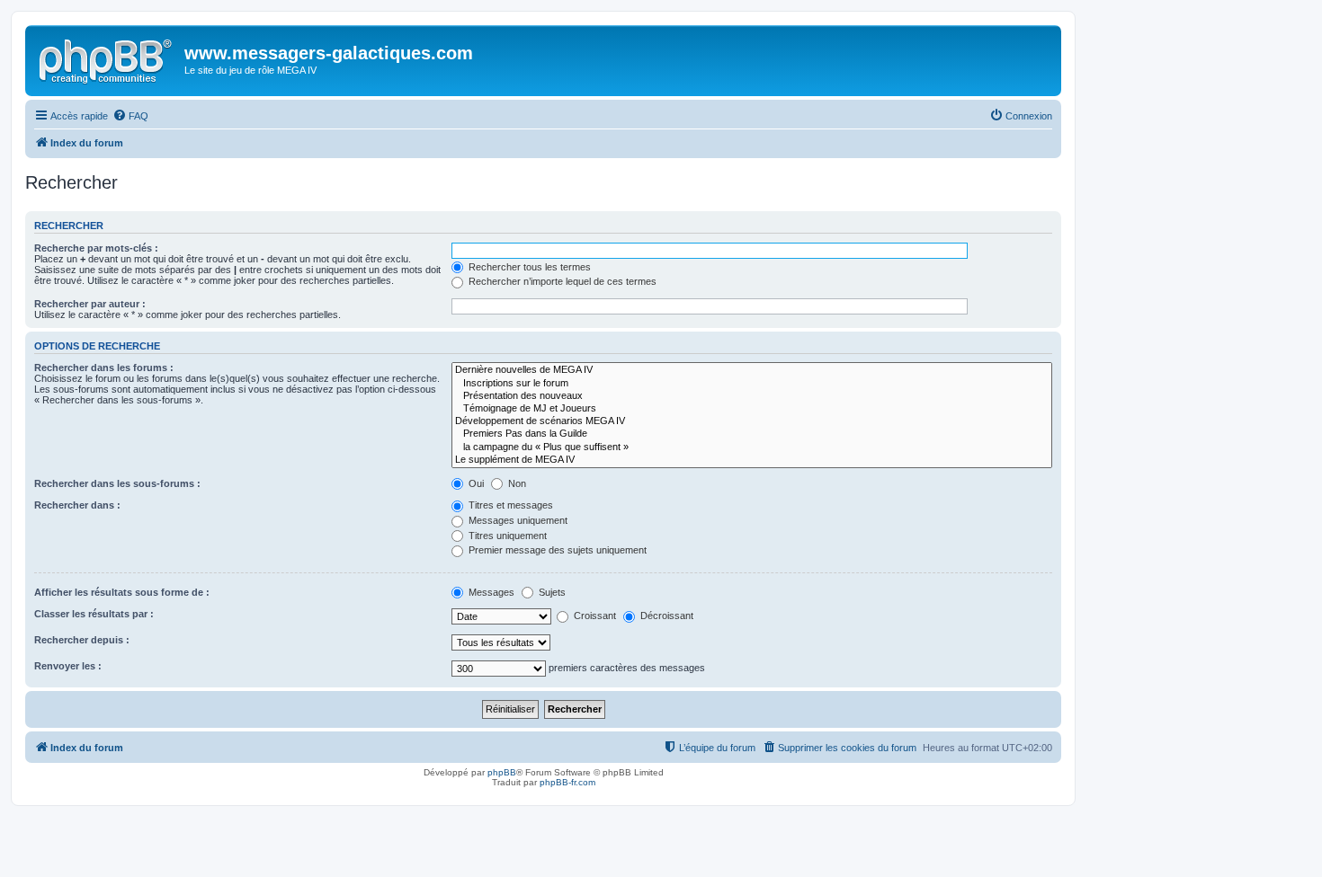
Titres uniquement (506, 535)
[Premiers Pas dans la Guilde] (751, 434)
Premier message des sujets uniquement (556, 550)
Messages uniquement (516, 520)
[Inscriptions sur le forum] (751, 383)
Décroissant (665, 615)
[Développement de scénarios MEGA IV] (751, 421)
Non (515, 483)
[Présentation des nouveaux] (751, 396)
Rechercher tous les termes (528, 266)
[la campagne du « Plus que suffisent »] (751, 447)
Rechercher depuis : (82, 639)
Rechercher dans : (77, 505)
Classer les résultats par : (94, 613)
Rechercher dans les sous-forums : (117, 483)
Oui (475, 483)
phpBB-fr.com (567, 782)
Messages (490, 592)
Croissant (593, 615)
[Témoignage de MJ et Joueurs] (751, 409)
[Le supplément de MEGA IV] (751, 460)
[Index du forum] (107, 58)
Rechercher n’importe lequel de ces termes (561, 281)
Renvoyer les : (68, 665)
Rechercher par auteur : (90, 303)
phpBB (501, 772)
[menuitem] (130, 116)
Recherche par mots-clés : (96, 248)
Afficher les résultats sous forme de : (122, 592)
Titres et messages (509, 505)
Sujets (551, 592)
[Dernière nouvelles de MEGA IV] (751, 370)
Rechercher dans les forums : (104, 367)
